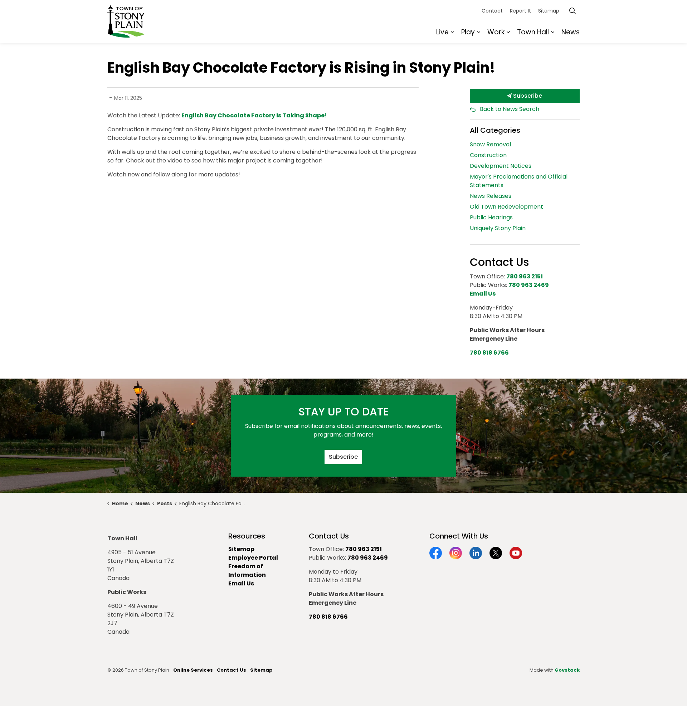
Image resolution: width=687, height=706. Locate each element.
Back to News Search (509, 109)
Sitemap (548, 10)
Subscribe (527, 96)
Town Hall (533, 32)
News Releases (490, 196)
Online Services (193, 670)
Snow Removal (490, 144)
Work (496, 32)
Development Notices (500, 166)
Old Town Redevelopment (506, 207)
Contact (492, 10)
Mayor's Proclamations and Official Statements (518, 180)
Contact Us (231, 670)
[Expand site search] (572, 10)
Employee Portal (253, 558)
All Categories (495, 130)
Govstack (567, 670)
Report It (520, 10)
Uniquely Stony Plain (498, 228)
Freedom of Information (247, 570)
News (570, 32)
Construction (488, 155)
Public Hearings (491, 217)
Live (442, 32)
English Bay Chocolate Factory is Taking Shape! (254, 115)
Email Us (241, 583)
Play (468, 32)
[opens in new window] (327, 115)
